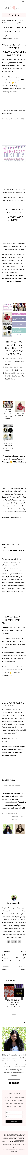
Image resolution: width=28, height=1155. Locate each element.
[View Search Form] (4, 1)
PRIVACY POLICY (14, 1151)
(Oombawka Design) (9, 802)
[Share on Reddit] (2, 583)
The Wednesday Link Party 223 (13, 119)
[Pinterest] (18, 15)
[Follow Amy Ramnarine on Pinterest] (15, 941)
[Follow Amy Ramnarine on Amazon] (19, 941)
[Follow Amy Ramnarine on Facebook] (8, 941)
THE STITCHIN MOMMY (14, 1149)
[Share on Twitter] (2, 571)
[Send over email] (2, 577)
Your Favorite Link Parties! (11, 785)
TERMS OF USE (22, 1149)
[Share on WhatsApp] (2, 586)
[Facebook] (9, 15)
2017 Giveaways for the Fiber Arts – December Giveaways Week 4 (21, 961)
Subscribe (14, 1121)
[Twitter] (12, 15)
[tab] (12, 1014)
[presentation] (14, 990)
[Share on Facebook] (2, 568)
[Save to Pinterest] (2, 574)
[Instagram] (15, 15)
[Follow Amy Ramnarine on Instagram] (12, 941)
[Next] (22, 998)
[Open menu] (23, 1)
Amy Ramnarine (7, 36)
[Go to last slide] (6, 998)
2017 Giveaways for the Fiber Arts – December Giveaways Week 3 (7, 961)
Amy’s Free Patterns (9, 813)
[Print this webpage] (2, 580)
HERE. (10, 676)
